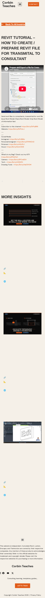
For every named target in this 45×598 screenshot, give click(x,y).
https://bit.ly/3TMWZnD (25, 142)
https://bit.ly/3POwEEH (17, 159)
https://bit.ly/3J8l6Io (17, 139)
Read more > (10, 301)
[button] (20, 4)
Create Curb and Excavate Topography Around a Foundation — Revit (20, 361)
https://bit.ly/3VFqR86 (30, 126)
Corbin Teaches (8, 4)
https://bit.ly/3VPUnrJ (16, 129)
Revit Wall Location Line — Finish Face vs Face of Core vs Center (21, 252)
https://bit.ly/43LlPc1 (16, 144)
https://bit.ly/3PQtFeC (9, 157)
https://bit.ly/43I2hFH (15, 162)
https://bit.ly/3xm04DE (15, 147)
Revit (17, 31)
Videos (22, 31)
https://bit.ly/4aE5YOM (22, 165)
